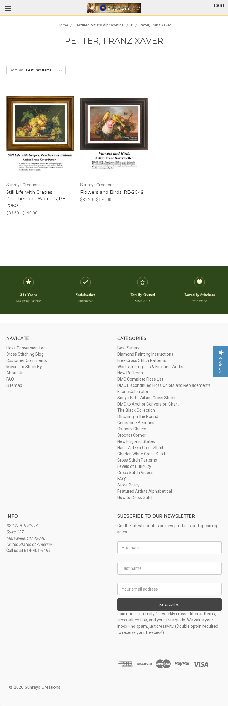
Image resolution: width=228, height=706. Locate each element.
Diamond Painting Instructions (145, 354)
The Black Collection (136, 410)
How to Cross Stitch (135, 497)
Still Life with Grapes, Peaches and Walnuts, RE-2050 (36, 198)
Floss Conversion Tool (26, 348)
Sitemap (14, 385)
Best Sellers (128, 348)
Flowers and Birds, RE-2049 (112, 192)
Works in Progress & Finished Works (150, 366)
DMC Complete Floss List (140, 379)
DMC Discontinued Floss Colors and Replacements (164, 385)
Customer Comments (26, 360)
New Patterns (130, 373)
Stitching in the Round (137, 416)
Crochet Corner (131, 435)
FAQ (10, 379)
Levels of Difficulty (134, 466)
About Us (14, 373)
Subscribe (169, 604)
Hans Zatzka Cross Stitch (140, 447)
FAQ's (122, 478)
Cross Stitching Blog (25, 354)
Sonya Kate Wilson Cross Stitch (146, 397)
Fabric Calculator (132, 391)
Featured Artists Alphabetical (144, 491)
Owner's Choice (131, 429)
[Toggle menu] (8, 8)
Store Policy (128, 485)
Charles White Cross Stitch (142, 453)
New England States (136, 441)
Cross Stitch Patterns (137, 460)
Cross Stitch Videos (135, 472)
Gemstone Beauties (135, 422)
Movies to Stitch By (24, 366)
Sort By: (16, 70)
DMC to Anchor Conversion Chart (148, 404)
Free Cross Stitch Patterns (141, 360)
